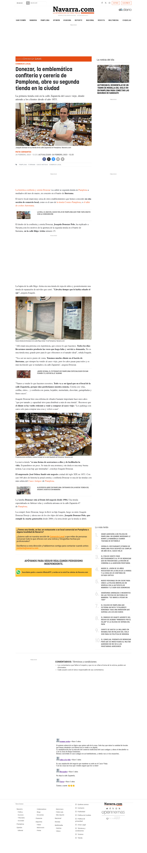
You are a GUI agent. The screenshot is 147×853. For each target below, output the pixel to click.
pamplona (23, 164)
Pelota (39, 830)
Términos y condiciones (84, 661)
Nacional (90, 20)
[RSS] (119, 808)
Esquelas (127, 20)
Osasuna (67, 20)
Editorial (20, 830)
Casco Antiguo (35, 480)
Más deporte (60, 815)
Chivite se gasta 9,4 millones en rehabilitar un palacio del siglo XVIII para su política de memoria (115, 632)
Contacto (81, 808)
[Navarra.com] (73, 9)
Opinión (56, 20)
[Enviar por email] (58, 159)
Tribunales (21, 818)
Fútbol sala (59, 812)
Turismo (80, 834)
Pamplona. (49, 480)
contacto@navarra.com (27, 548)
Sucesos (21, 815)
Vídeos (58, 831)
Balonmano (59, 809)
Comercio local (55, 164)
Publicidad (81, 812)
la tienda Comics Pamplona (68, 202)
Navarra (33, 20)
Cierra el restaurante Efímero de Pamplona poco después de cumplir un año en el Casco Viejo (116, 548)
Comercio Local (57, 536)
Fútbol (39, 825)
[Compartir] (44, 159)
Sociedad (21, 821)
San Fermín (21, 20)
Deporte (78, 20)
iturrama (31, 164)
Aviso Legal (82, 825)
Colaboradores (41, 809)
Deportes (39, 822)
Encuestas (40, 815)
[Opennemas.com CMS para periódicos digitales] (113, 815)
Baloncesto (40, 827)
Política (20, 812)
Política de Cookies (84, 815)
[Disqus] (92, 704)
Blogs (39, 812)
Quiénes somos (83, 804)
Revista (101, 20)
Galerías (58, 828)
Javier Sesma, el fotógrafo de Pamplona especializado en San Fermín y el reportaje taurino (62, 372)
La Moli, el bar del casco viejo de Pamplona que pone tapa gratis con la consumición (63, 213)
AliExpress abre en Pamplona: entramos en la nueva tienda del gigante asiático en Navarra (63, 488)
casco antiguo (42, 164)
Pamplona (45, 20)
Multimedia (114, 20)
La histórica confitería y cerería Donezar (33, 189)
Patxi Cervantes (23, 152)
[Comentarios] (62, 159)
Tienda (80, 838)
